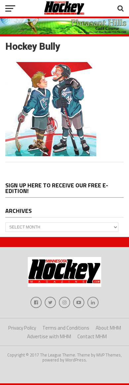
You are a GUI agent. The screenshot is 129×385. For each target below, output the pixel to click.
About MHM (108, 328)
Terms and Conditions (65, 328)
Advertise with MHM (49, 336)
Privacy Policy (22, 328)
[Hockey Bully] (50, 154)
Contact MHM (92, 336)
